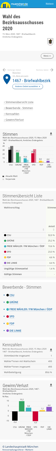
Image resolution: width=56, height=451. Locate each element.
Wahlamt (50, 3)
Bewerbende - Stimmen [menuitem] (19, 108)
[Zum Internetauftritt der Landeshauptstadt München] (14, 4)
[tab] (28, 295)
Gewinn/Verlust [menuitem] (15, 119)
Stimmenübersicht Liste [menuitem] (19, 102)
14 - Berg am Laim (20, 76)
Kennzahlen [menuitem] (12, 114)
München (16, 72)
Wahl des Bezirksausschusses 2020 (23, 22)
